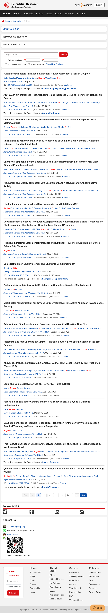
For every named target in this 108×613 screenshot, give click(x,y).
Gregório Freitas (29, 148)
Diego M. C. (47, 169)
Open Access (95, 572)
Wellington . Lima (36, 328)
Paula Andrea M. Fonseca (15, 349)
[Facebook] (32, 511)
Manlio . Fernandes (66, 169)
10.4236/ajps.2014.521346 (20, 197)
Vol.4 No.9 (45, 332)
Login (99, 4)
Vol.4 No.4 (39, 353)
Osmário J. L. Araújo (30, 169)
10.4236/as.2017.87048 (18, 483)
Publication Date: (15, 60)
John (9, 250)
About (58, 13)
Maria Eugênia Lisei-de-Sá (15, 102)
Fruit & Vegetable (50, 487)
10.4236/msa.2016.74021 (19, 236)
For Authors (55, 583)
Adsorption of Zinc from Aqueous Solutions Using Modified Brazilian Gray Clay (45, 324)
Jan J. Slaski (58, 148)
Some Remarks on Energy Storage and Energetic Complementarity (39, 264)
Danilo (9, 310)
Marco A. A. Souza (12, 169)
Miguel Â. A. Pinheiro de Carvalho (80, 148)
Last (69, 495)
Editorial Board (37, 64)
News (49, 13)
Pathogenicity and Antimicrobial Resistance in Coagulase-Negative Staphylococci (47, 285)
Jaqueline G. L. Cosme (14, 229)
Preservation (94, 584)
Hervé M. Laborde (85, 328)
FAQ (71, 596)
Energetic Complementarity (55, 279)
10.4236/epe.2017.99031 (19, 275)
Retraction (93, 588)
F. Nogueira (12, 208)
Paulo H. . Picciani (68, 229)
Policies (94, 568)
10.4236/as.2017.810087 (19, 109)
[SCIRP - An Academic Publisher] (20, 5)
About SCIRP (53, 569)
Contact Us (35, 588)
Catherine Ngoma (49, 127)
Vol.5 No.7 (18, 81)
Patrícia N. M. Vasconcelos (15, 328)
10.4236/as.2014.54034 (18, 155)
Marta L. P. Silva (53, 328)
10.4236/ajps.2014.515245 (20, 176)
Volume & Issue (76, 600)
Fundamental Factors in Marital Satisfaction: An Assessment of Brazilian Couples (47, 74)
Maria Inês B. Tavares (31, 208)
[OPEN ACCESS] (83, 5)
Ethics (52, 575)
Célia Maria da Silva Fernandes (50, 370)
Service (73, 568)
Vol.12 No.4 (38, 374)
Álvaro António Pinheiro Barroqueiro (19, 370)
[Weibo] (82, 511)
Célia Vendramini (14, 409)
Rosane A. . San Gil (51, 208)
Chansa (10, 127)
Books (39, 13)
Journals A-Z (35, 572)
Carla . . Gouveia (12, 148)
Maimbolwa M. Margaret (29, 127)
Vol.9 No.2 (41, 254)
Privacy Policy (95, 592)
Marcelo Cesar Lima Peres (15, 451)
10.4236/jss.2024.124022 (19, 377)
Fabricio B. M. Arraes (37, 102)
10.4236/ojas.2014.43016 (19, 459)
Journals (28, 13)
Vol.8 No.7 (27, 480)
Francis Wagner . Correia (60, 349)
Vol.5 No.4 (27, 152)
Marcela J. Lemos (29, 190)
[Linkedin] (57, 511)
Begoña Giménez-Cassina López (38, 476)
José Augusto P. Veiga (37, 349)
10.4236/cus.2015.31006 (19, 416)
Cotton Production (51, 113)
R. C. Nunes (50, 229)
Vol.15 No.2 (37, 434)
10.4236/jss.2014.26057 (19, 395)
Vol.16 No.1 (36, 314)
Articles (17, 13)
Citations (68, 85)
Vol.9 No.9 (36, 272)
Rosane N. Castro (84, 169)
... (56, 495)
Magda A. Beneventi (72, 102)
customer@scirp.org (16, 526)
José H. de (45, 148)
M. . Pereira (13, 476)
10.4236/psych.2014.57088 (20, 85)
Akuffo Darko (13, 430)
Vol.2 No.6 (37, 392)
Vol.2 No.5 (40, 212)
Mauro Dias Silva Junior (26, 78)
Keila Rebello (9, 78)
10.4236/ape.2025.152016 (20, 437)
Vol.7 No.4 (40, 233)
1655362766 (12, 534)
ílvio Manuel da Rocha (78, 370)
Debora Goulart (13, 289)
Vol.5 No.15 (41, 173)
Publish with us (13, 44)
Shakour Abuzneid (23, 310)
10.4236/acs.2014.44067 (19, 356)
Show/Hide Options (54, 64)
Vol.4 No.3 (38, 455)
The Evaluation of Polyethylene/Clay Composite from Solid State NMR (41, 204)
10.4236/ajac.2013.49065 (19, 335)
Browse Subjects (14, 36)
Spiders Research (50, 462)
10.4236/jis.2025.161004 (19, 317)
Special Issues (56, 599)
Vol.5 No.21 (41, 194)
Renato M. (10, 268)
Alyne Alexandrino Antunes (81, 476)
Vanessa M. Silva (32, 229)
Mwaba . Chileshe (66, 127)
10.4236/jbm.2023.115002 (20, 296)
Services (69, 13)
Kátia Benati (37, 451)
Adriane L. (80, 349)
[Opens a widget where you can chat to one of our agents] (97, 608)
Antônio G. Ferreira (70, 208)
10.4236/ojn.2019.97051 (19, 134)
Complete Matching (17, 64)
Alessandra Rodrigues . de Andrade (63, 451)
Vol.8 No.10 (28, 106)
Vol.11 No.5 (43, 293)
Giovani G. (55, 102)
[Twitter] (5, 511)
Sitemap (33, 584)
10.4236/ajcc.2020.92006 (19, 257)
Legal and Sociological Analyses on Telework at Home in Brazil (37, 384)
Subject (33, 576)
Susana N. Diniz (61, 476)
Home (6, 13)
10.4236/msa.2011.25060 (19, 215)
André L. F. (68, 328)
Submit (81, 13)
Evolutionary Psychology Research (59, 88)
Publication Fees (57, 595)
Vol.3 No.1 (28, 413)
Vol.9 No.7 (30, 131)
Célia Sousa (49, 78)
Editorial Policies (57, 579)
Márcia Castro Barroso (17, 388)
